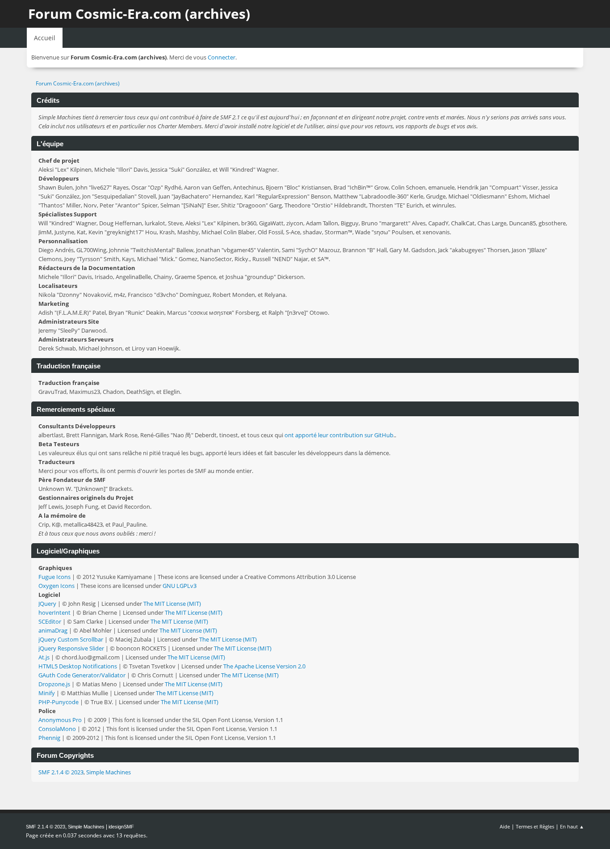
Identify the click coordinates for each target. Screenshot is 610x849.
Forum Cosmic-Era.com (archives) (139, 13)
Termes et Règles (535, 826)
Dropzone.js (54, 684)
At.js (44, 657)
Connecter (221, 57)
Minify (46, 693)
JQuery (47, 604)
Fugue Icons (54, 577)
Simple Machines (108, 772)
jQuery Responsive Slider (71, 648)
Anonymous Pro (60, 720)
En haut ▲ (572, 826)
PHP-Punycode (58, 702)
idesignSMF (121, 826)
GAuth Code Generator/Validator (81, 675)
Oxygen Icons (56, 586)
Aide (505, 826)
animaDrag (52, 630)
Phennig (49, 738)
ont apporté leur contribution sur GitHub (338, 435)
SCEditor (49, 621)
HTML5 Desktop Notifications (77, 666)
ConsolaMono (57, 729)
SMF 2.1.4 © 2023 (61, 772)
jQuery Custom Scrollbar (70, 639)
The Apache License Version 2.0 (264, 666)
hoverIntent (54, 612)
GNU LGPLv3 (179, 586)
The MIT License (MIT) (172, 604)
